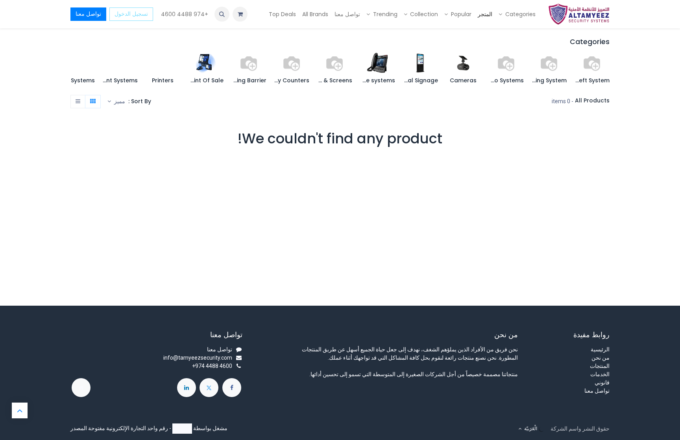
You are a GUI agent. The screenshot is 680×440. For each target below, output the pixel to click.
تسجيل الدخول (131, 14)
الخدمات (600, 374)
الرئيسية (600, 349)
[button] (221, 14)
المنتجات (600, 366)
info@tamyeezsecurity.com (197, 358)
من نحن (600, 358)
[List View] (77, 101)
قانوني (602, 382)
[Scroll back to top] (20, 410)
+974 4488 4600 (183, 14)
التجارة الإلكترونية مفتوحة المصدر (108, 428)
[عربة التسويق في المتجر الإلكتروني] (240, 14)
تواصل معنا (88, 14)
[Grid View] (93, 101)
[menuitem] (517, 14)
